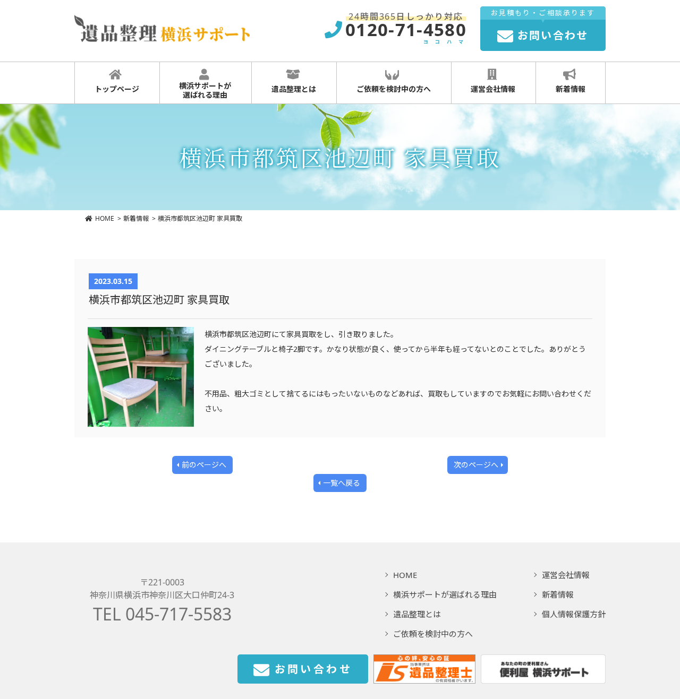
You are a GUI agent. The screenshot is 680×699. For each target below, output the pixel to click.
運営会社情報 (493, 89)
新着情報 (570, 89)
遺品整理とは (293, 89)
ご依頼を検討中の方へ (393, 89)
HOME (104, 218)
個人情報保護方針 (574, 614)
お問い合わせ (313, 669)
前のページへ (204, 465)
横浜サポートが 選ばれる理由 (205, 90)
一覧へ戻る (341, 483)
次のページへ (476, 465)
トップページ (117, 89)
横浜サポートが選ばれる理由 (445, 594)
